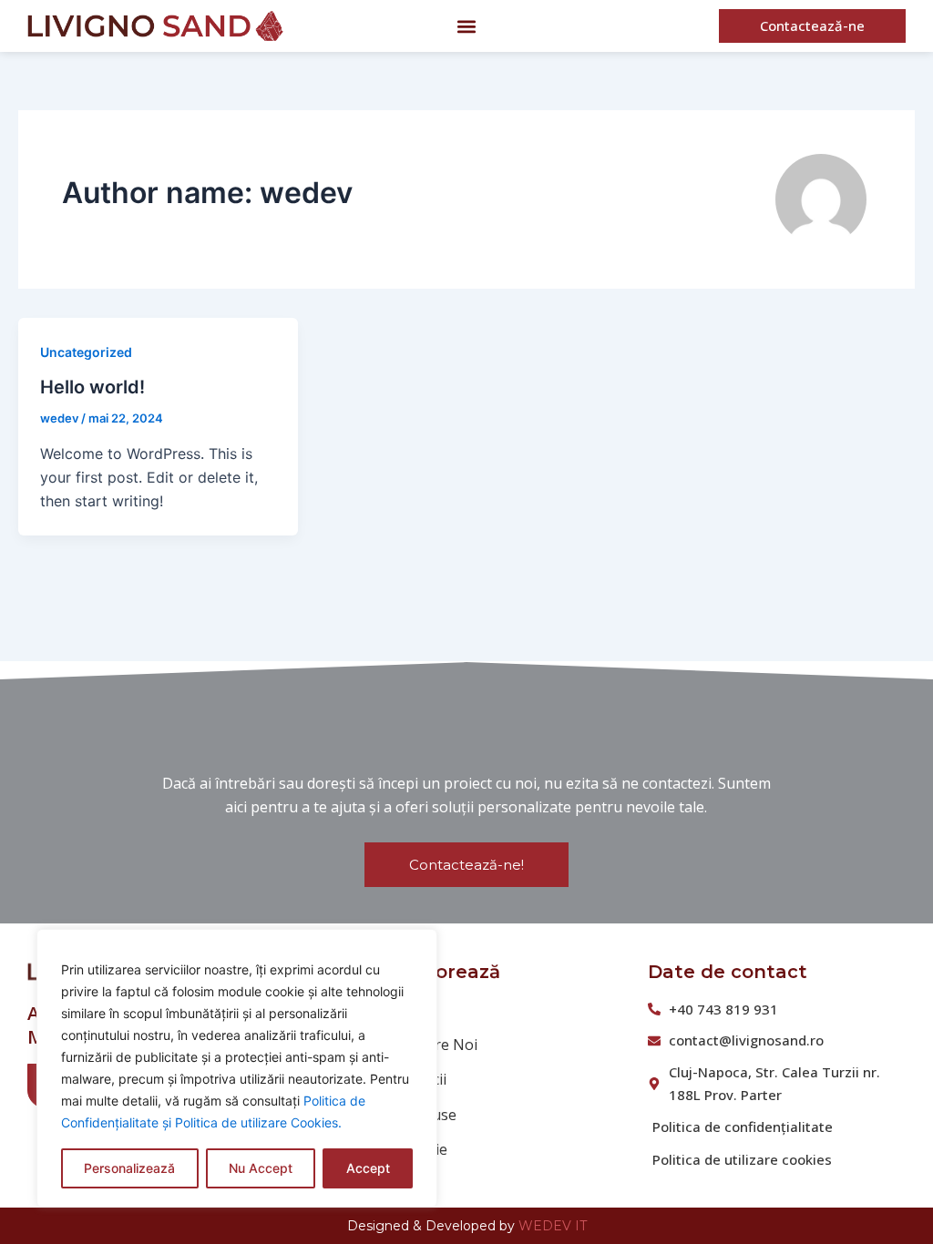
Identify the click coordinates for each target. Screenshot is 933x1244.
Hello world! (92, 387)
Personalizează (129, 1168)
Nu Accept (260, 1168)
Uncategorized (86, 352)
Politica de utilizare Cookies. (258, 1122)
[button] (467, 26)
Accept (368, 1168)
